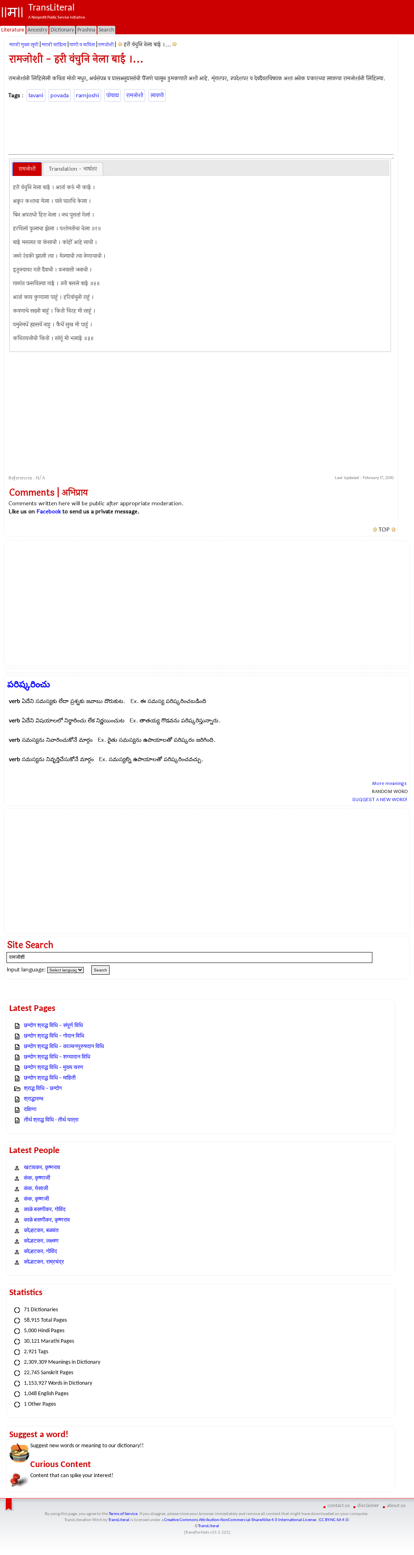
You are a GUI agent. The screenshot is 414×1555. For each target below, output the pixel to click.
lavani (36, 95)
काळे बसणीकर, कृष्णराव (47, 1220)
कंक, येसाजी (36, 1189)
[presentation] (27, 169)
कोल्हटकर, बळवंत (41, 1231)
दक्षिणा (30, 1110)
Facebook (48, 511)
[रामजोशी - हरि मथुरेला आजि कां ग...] (120, 44)
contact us (338, 1505)
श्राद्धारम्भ (33, 1099)
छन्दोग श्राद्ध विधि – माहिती (50, 1078)
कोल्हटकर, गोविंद (40, 1252)
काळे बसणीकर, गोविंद (44, 1210)
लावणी (157, 95)
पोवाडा (112, 95)
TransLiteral (118, 1520)
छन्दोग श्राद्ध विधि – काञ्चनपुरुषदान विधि (64, 1047)
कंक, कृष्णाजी (37, 1178)
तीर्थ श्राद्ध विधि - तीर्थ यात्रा (51, 1120)
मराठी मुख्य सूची (23, 44)
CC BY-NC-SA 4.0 (333, 1520)
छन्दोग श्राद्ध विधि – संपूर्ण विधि (53, 1026)
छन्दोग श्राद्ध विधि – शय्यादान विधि (57, 1057)
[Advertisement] (201, 127)
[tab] (27, 169)
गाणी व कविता (82, 44)
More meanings (389, 783)
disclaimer (368, 1505)
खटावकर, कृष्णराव (42, 1168)
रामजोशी (106, 44)
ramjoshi (87, 95)
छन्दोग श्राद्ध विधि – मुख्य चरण (53, 1068)
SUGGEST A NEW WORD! (380, 799)
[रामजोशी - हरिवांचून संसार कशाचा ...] (175, 44)
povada (60, 95)
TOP (384, 530)
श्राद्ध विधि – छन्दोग (43, 1089)
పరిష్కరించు (28, 684)
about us (396, 1505)
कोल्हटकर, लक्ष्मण (41, 1241)
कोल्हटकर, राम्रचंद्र (44, 1262)
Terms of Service (123, 1514)
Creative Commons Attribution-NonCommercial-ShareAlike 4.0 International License (240, 1520)
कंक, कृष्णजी (36, 1199)
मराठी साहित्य (54, 44)
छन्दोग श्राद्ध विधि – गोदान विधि (54, 1036)
